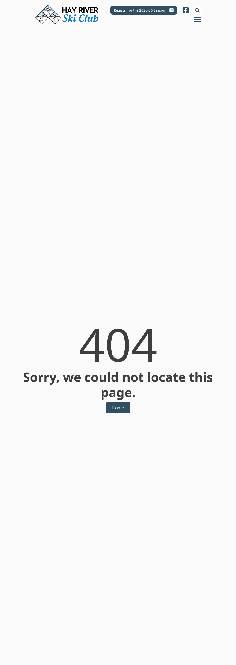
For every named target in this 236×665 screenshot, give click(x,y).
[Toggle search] (197, 10)
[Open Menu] (197, 19)
